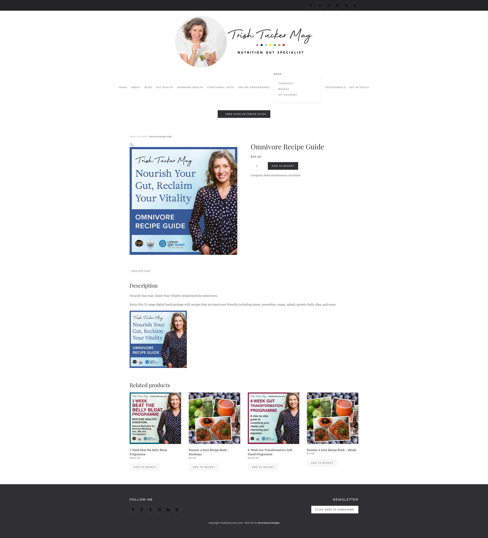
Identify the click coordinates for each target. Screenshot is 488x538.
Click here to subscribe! (334, 509)
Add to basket (283, 166)
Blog (148, 87)
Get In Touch (359, 87)
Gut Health (164, 87)
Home (123, 87)
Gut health (142, 136)
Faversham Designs (269, 522)
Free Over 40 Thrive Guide (246, 114)
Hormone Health (190, 87)
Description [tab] (141, 271)
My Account (288, 94)
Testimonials (335, 87)
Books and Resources (275, 175)
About (136, 87)
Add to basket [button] (145, 467)
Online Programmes (254, 87)
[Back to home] (244, 41)
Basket (284, 89)
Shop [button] (278, 74)
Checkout (286, 83)
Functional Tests (220, 87)
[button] (131, 144)
